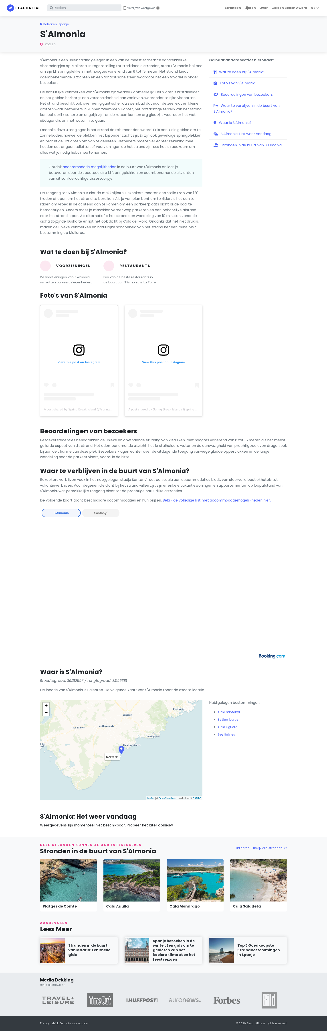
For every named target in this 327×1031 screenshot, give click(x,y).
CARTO (197, 798)
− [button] (46, 712)
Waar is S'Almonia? (235, 122)
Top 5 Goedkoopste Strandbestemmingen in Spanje (258, 950)
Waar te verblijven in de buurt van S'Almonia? (247, 108)
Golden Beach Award (289, 8)
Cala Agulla (117, 906)
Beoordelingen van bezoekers (246, 94)
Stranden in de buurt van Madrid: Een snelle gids (89, 950)
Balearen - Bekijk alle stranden (259, 848)
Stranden (233, 8)
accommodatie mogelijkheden (89, 166)
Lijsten (250, 8)
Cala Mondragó (185, 906)
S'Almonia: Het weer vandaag (245, 133)
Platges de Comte (60, 906)
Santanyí (100, 513)
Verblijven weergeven (141, 8)
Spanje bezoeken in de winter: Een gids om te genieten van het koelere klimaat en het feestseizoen (174, 950)
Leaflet (150, 798)
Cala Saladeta (247, 906)
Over (263, 8)
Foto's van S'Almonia (237, 83)
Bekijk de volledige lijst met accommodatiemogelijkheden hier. (217, 500)
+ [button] (46, 706)
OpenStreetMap (167, 798)
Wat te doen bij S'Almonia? (241, 72)
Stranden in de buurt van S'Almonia (251, 145)
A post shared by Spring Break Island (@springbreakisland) (85, 409)
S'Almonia (61, 513)
